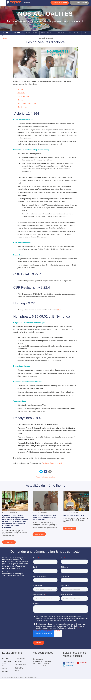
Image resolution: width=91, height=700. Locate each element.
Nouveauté (46, 33)
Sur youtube (83, 662)
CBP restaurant (23, 96)
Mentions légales (20, 664)
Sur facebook (70, 662)
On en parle (74, 33)
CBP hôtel (21, 93)
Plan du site (18, 661)
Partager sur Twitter (41, 471)
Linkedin (60, 463)
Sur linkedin (69, 665)
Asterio (20, 89)
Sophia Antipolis (37, 661)
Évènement (60, 33)
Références (5, 666)
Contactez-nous (20, 658)
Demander (59, 3)
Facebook (45, 463)
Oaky (59, 310)
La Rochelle (44, 666)
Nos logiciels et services (6, 662)
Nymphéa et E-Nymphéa (27, 103)
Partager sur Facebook (45, 471)
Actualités (5, 672)
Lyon (34, 663)
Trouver (79, 3)
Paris (39, 663)
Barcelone (36, 666)
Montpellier (48, 661)
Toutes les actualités (12, 33)
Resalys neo (22, 107)
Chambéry (46, 663)
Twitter (52, 463)
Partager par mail (50, 471)
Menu (3, 3)
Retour (5, 38)
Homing (20, 100)
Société (4, 669)
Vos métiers (5, 658)
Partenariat (32, 33)
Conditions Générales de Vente (19, 668)
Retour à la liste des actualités (45, 477)
